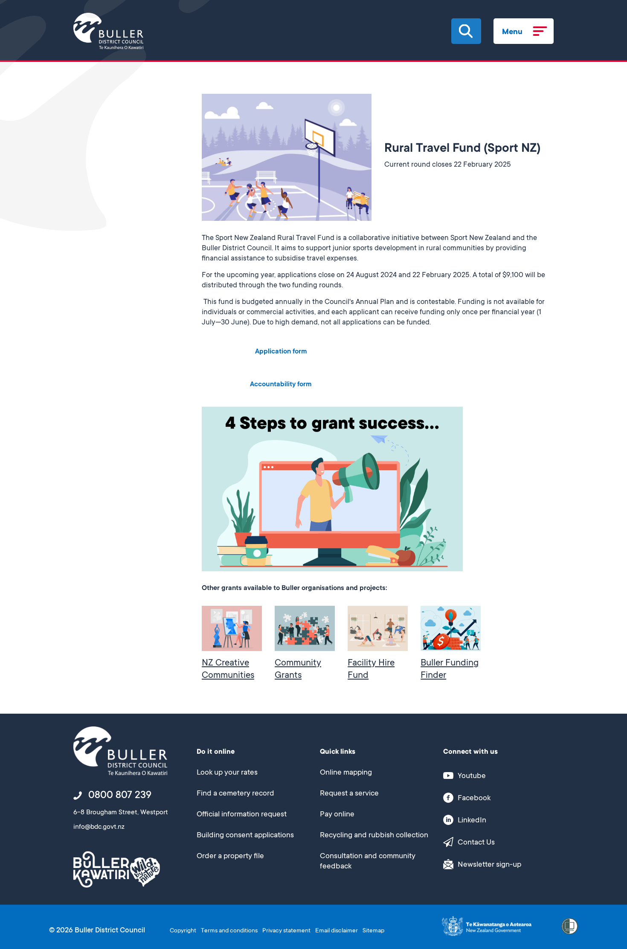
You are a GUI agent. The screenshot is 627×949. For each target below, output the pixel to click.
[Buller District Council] (108, 31)
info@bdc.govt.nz (99, 827)
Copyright (183, 931)
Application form (281, 352)
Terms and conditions (229, 931)
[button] (466, 31)
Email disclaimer (336, 931)
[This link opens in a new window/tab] (486, 927)
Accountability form (281, 384)
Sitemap (373, 931)
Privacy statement (286, 931)
